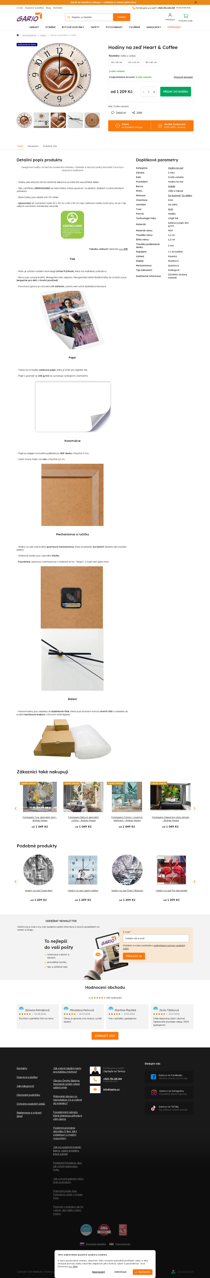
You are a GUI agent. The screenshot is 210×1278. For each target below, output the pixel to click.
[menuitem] (34, 26)
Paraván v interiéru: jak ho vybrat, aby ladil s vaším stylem (68, 1210)
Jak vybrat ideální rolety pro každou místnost (67, 1070)
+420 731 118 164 (112, 1078)
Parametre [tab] (33, 146)
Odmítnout (120, 1272)
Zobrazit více (105, 1035)
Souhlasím (144, 1272)
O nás (20, 8)
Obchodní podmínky (28, 1094)
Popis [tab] (20, 146)
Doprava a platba (34, 8)
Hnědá (171, 186)
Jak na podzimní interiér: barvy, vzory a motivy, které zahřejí (67, 1151)
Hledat (122, 17)
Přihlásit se (134, 956)
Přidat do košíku (175, 91)
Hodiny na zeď (175, 168)
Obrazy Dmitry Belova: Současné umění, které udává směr (66, 1084)
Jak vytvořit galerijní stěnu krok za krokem (68, 1180)
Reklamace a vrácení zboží (29, 1114)
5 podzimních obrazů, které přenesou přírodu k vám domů (67, 1116)
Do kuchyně (174, 195)
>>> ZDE (73, 1266)
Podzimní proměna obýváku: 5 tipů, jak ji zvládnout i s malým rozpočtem (65, 1133)
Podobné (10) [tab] (50, 146)
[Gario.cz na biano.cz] (123, 1231)
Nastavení (98, 1272)
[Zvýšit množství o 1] (154, 91)
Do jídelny (187, 195)
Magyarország (122, 1244)
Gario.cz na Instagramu (173, 1092)
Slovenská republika (96, 1244)
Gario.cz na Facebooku (173, 1077)
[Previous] (16, 881)
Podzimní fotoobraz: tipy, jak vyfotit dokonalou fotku (67, 1166)
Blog (48, 8)
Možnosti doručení (183, 77)
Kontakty (57, 8)
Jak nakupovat (25, 1086)
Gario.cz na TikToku (173, 1108)
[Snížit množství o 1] (143, 91)
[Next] (194, 881)
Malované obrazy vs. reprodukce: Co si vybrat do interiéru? (67, 1100)
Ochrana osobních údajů (31, 1103)
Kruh (170, 209)
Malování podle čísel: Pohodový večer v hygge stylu (68, 1194)
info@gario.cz (111, 1089)
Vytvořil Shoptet (185, 1271)
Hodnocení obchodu (105, 987)
